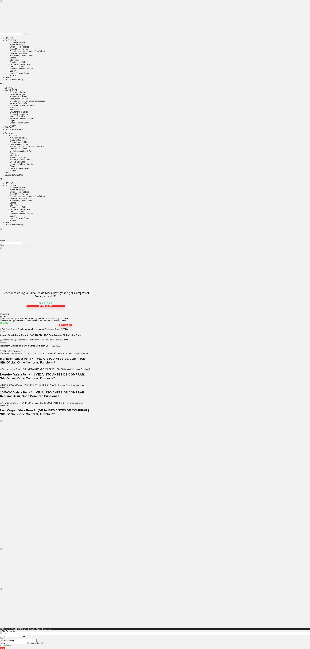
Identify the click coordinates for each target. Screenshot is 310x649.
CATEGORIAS (11, 40)
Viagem (13, 75)
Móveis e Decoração (18, 53)
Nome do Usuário (7, 640)
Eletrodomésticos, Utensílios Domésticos (27, 51)
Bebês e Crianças (17, 45)
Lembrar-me (7, 646)
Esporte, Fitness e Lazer (20, 64)
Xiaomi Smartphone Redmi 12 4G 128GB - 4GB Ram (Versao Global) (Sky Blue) (40, 335)
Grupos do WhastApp (14, 80)
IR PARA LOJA (45, 306)
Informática (14, 60)
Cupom (13, 71)
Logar (3, 648)
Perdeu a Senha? (35, 643)
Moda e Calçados (17, 66)
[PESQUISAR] (24, 636)
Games (13, 58)
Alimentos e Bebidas (18, 42)
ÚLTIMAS (9, 38)
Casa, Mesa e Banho (19, 49)
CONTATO (9, 77)
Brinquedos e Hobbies (19, 47)
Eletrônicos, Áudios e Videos (22, 56)
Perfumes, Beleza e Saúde (21, 69)
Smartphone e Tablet (18, 62)
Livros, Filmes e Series (19, 73)
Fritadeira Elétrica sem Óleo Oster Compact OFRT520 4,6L (30, 346)
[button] (65, 84)
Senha (2, 643)
